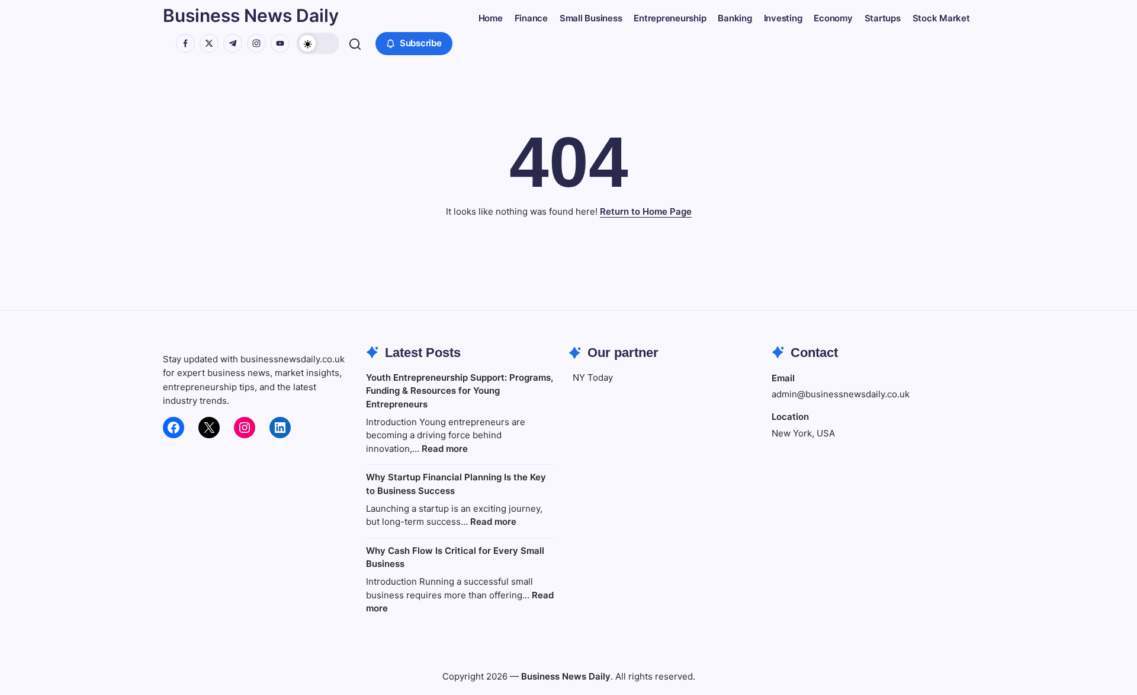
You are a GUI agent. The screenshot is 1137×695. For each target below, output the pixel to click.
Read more (445, 448)
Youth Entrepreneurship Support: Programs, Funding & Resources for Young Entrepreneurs (459, 391)
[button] (318, 43)
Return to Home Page (646, 211)
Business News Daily (251, 15)
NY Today (593, 377)
